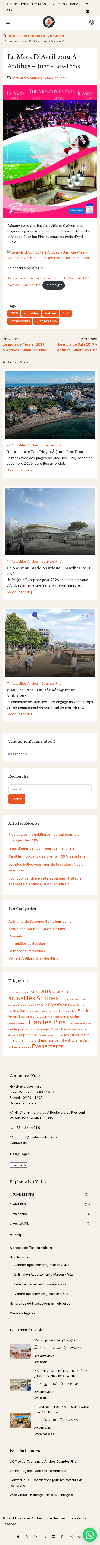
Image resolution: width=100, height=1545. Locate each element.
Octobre (71, 1029)
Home (12, 36)
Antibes (51, 313)
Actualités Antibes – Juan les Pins (36, 928)
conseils (41, 1005)
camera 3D (14, 1005)
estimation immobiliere (39, 1010)
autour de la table (76, 999)
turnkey (12, 1040)
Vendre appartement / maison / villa (41, 1294)
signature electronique (50, 1035)
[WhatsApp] (72, 1537)
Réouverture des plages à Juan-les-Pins (45, 451)
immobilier (71, 1016)
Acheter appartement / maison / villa (42, 1265)
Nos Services (19, 1257)
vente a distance (27, 1040)
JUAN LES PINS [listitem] (24, 1194)
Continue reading (19, 470)
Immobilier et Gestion (26, 943)
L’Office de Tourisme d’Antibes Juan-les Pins (43, 1461)
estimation (16, 1010)
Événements (20, 321)
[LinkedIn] (45, 1537)
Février (24, 1016)
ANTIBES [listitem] (19, 1204)
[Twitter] (27, 1537)
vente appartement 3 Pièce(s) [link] (54, 1340)
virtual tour (45, 1041)
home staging (55, 1016)
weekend (26, 1047)
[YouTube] (54, 1537)
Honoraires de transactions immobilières (40, 1303)
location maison (82, 1023)
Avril (65, 313)
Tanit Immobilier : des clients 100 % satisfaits (47, 856)
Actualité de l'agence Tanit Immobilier (40, 921)
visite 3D (77, 1040)
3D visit (25, 992)
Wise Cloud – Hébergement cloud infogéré (41, 1495)
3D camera (14, 992)
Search (16, 799)
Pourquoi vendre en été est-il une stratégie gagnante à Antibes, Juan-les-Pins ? (45, 881)
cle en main (27, 1005)
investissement (17, 1023)
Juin (70, 1023)
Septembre (28, 1034)
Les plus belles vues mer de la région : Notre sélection (45, 867)
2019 (14, 313)
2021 (64, 992)
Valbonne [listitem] (20, 1214)
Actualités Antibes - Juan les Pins (43, 36)
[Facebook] (19, 1537)
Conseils (15, 936)
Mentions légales (22, 1313)
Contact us (18, 1143)
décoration (82, 1005)
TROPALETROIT (80, 1035)
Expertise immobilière (65, 1010)
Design (72, 1005)
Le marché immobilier (27, 951)
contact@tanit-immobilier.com (37, 1137)
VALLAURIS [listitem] (21, 1224)
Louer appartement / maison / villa (40, 1284)
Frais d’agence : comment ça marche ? (41, 848)
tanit (67, 1035)
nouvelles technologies (37, 1029)
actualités (31, 313)
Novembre (58, 1029)
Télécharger (53, 285)
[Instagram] (36, 1537)
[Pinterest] (63, 1537)
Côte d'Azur (57, 1004)
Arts (62, 999)
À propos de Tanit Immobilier (31, 1248)
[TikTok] (80, 1537)
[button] (90, 1535)
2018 (35, 992)
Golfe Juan (38, 1016)
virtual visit (63, 1041)
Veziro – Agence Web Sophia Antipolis (38, 1471)
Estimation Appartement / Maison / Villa (44, 1274)
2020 (56, 992)
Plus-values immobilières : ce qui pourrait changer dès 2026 (43, 837)
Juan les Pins (46, 321)
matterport (16, 1029)
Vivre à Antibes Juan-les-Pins (33, 958)
